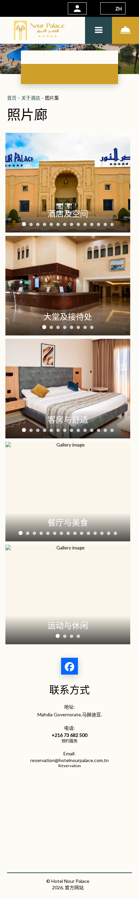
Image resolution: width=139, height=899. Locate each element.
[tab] (24, 224)
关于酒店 (31, 98)
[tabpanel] (67, 182)
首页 (12, 98)
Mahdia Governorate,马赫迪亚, (69, 714)
